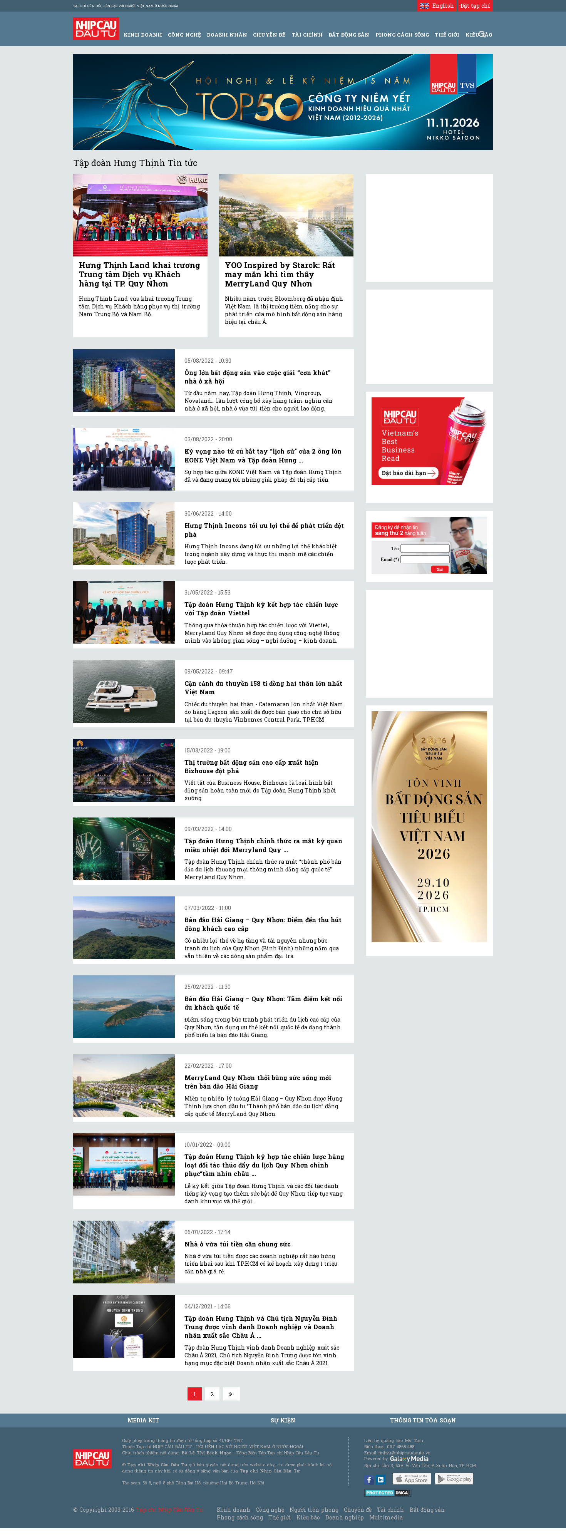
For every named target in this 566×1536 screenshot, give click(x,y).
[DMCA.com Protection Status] (388, 1492)
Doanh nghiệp (344, 1517)
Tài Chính (307, 34)
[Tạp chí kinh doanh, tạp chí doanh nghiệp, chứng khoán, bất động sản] (96, 28)
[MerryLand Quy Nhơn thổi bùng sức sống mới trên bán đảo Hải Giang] (124, 1085)
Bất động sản (348, 34)
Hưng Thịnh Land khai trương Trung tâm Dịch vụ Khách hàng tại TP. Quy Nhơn (139, 274)
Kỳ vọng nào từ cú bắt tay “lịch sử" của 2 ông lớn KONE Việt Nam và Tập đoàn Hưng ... (263, 455)
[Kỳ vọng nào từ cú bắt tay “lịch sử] (124, 459)
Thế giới (447, 34)
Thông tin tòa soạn (423, 1420)
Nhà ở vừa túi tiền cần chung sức (237, 1244)
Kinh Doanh (143, 34)
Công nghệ (270, 1509)
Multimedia (386, 1517)
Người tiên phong (314, 1509)
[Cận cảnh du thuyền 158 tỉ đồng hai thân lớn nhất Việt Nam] (124, 691)
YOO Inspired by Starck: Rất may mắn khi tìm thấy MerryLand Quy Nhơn (280, 274)
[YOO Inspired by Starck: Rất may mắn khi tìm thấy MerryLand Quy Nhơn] (286, 215)
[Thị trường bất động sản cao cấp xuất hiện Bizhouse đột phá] (124, 770)
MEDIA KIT (143, 1420)
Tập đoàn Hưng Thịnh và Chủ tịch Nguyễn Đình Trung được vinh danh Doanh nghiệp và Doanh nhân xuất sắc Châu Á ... (260, 1327)
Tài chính (390, 1509)
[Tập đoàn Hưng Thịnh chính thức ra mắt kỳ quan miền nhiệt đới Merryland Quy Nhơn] (124, 848)
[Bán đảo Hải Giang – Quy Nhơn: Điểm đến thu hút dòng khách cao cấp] (124, 927)
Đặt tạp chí (475, 5)
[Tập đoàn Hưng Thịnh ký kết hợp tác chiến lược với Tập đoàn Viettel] (124, 612)
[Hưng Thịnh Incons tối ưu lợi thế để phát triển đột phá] (124, 533)
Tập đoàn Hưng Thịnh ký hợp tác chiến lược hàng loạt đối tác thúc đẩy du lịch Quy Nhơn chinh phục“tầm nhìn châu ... (264, 1165)
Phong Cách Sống (402, 34)
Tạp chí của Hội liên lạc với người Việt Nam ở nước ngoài (125, 6)
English (441, 5)
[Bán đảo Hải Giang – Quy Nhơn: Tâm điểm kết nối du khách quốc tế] (124, 1006)
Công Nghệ (184, 34)
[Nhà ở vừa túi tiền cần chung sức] (124, 1252)
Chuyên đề (269, 34)
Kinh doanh (233, 1509)
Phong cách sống (240, 1517)
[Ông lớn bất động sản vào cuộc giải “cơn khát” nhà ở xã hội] (124, 380)
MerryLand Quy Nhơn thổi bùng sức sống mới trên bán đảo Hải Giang (257, 1082)
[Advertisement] (429, 644)
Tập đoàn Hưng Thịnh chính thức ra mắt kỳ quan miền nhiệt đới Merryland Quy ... (263, 845)
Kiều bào (308, 1517)
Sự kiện (283, 1420)
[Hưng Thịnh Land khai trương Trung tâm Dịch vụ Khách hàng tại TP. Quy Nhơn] (140, 215)
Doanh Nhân (227, 34)
